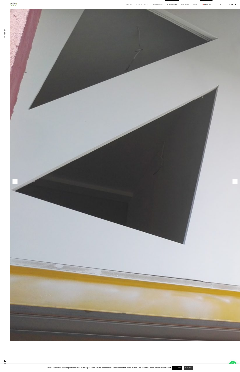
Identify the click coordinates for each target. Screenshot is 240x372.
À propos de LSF (142, 4)
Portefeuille (172, 4)
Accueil (129, 4)
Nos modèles (157, 4)
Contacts (185, 4)
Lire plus (188, 368)
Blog (195, 4)
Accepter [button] (177, 368)
